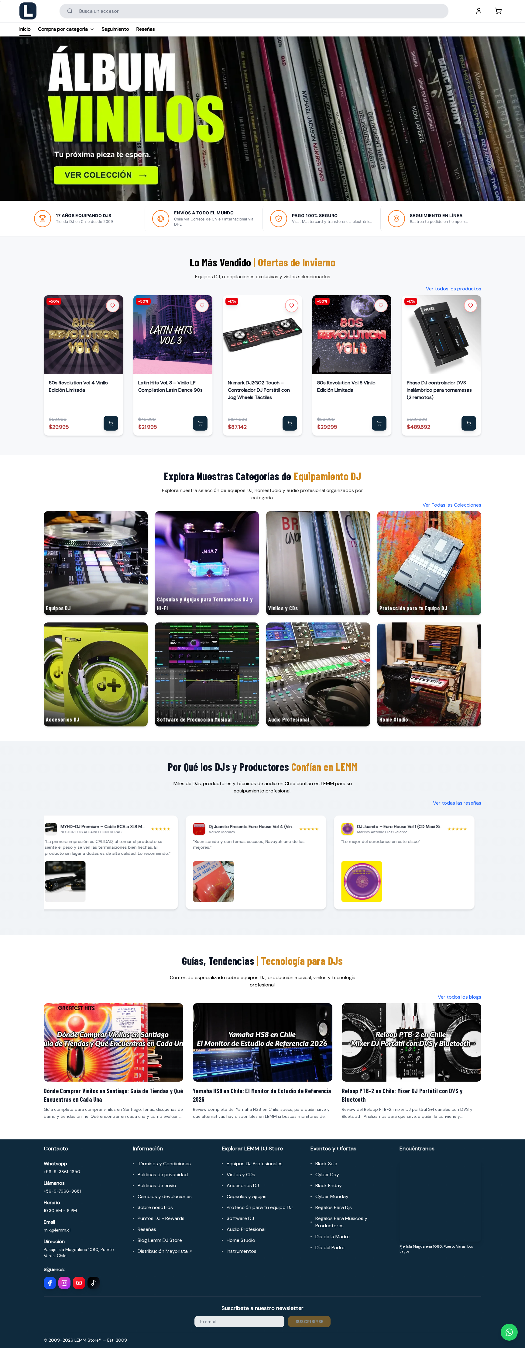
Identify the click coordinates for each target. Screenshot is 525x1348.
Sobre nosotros (155, 1207)
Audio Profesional (246, 1229)
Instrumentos (241, 1251)
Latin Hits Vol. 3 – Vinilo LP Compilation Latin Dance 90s (170, 386)
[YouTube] (79, 1283)
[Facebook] (50, 1283)
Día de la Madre (332, 1236)
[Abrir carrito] (498, 11)
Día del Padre (330, 1247)
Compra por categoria (63, 29)
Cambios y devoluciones (165, 1196)
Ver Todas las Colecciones (452, 505)
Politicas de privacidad (163, 1174)
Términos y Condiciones (164, 1163)
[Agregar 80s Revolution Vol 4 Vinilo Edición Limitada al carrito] (111, 423)
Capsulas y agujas (246, 1196)
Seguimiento (115, 29)
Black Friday (328, 1185)
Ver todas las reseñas (457, 803)
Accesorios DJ (243, 1185)
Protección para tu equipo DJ (260, 1207)
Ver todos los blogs (459, 997)
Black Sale (326, 1163)
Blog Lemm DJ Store (160, 1240)
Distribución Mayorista (165, 1251)
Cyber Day (327, 1174)
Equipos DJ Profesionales (255, 1163)
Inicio (25, 29)
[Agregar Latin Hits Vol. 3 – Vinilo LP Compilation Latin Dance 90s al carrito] (200, 423)
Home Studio (241, 1240)
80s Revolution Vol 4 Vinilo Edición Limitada (78, 386)
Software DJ (240, 1218)
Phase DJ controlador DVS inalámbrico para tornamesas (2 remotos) (439, 389)
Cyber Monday (331, 1196)
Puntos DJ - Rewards (161, 1218)
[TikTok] (94, 1283)
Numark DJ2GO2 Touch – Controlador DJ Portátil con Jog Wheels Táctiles (259, 389)
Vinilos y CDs (241, 1174)
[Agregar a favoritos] (112, 305)
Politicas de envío (157, 1185)
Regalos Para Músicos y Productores (341, 1222)
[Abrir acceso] (479, 11)
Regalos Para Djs (333, 1207)
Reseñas (145, 29)
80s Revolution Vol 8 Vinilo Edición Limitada (346, 386)
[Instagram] (64, 1283)
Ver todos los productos (453, 289)
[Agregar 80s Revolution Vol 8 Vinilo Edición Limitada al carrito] (379, 423)
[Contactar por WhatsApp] (509, 1332)
